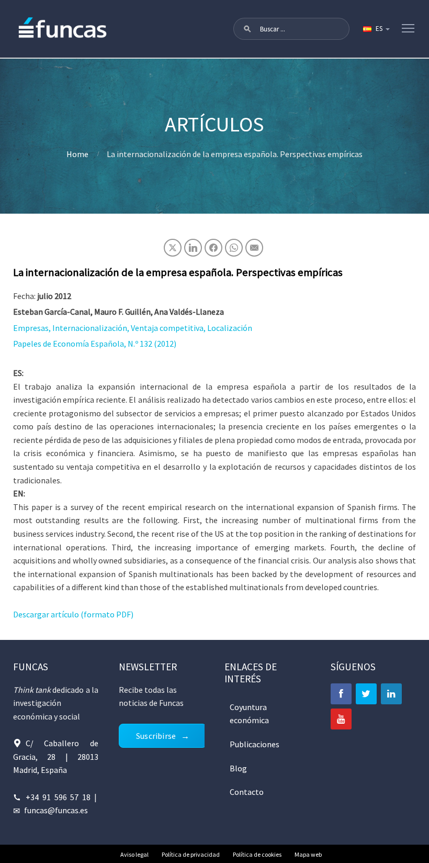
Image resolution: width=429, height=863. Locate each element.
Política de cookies (257, 854)
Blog (238, 768)
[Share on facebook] (213, 248)
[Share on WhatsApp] (234, 248)
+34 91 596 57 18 (58, 797)
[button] (247, 29)
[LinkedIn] (391, 693)
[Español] (375, 29)
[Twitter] (366, 693)
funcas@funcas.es (56, 810)
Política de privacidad (191, 854)
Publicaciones (254, 744)
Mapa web (308, 854)
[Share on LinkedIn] (193, 248)
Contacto (247, 792)
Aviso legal (134, 854)
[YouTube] (341, 719)
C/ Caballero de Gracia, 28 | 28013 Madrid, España (56, 756)
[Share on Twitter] (173, 248)
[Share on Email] (254, 248)
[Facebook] (341, 693)
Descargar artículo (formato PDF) (73, 614)
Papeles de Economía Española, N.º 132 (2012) (94, 343)
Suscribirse (156, 736)
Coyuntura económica (249, 714)
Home (77, 154)
